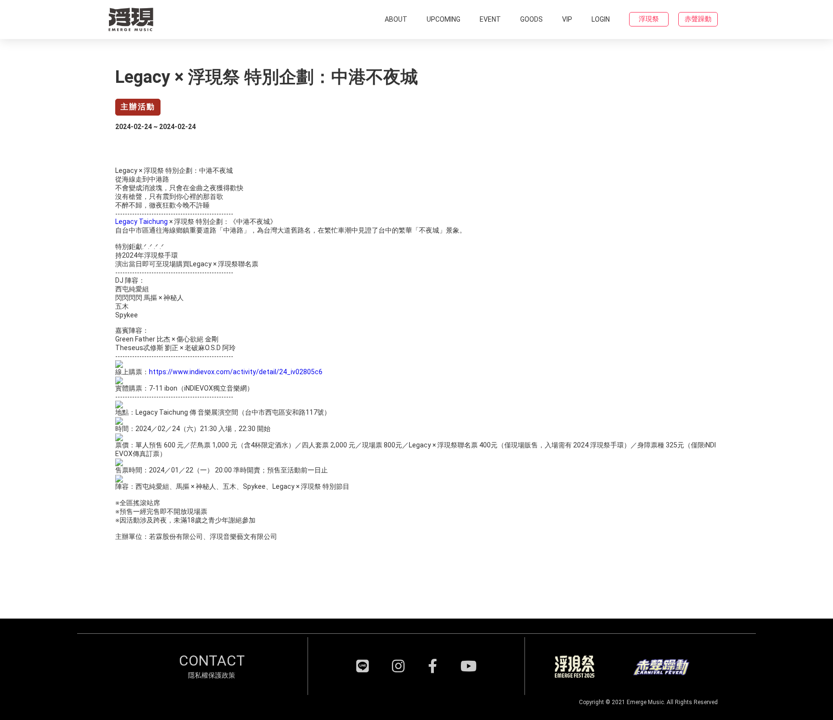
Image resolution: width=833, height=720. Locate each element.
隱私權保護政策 (211, 675)
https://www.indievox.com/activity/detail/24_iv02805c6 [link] (235, 372)
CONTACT (212, 660)
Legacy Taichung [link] (141, 221)
